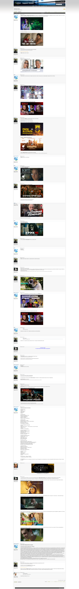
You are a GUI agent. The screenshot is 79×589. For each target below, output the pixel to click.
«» (42, 473)
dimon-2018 (15, 48)
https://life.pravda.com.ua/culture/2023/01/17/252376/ (26, 119)
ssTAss (14, 572)
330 (61, 581)
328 (58, 581)
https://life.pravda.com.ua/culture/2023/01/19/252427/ (26, 359)
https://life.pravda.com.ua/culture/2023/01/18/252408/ (26, 200)
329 (60, 581)
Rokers (14, 74)
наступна (64, 581)
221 (54, 581)
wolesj (14, 346)
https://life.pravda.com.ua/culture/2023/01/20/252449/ (26, 376)
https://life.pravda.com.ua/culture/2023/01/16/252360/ (26, 50)
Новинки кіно (17, 8)
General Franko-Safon (16, 292)
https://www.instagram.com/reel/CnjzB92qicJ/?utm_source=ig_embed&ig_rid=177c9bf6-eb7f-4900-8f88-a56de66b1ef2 (34, 153)
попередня (49, 581)
